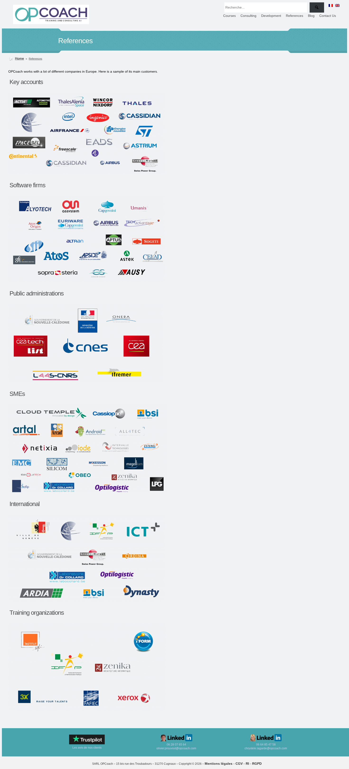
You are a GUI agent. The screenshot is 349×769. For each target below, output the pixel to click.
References (35, 58)
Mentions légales (218, 763)
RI (247, 763)
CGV (239, 763)
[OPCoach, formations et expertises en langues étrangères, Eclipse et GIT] (51, 23)
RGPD (257, 763)
